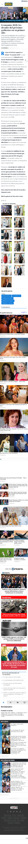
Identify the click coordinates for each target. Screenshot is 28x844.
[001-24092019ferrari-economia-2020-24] (7, 258)
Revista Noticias (6, 295)
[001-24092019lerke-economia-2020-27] (7, 282)
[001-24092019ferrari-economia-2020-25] (20, 258)
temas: (3, 294)
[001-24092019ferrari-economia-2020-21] (7, 246)
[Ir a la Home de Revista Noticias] (8, 4)
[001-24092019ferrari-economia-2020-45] (20, 270)
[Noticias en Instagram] (7, 811)
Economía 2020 (16, 295)
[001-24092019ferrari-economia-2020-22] (20, 246)
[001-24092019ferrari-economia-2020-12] (7, 234)
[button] (25, 60)
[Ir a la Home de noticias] (14, 807)
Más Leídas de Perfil (8, 760)
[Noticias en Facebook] (10, 811)
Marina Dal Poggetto (8, 300)
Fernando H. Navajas (7, 303)
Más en (8, 569)
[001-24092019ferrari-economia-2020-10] (20, 222)
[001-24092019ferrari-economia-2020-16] (20, 234)
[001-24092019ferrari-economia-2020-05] (7, 222)
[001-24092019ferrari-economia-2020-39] (7, 270)
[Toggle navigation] (2, 4)
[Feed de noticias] (17, 811)
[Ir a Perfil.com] (24, 1)
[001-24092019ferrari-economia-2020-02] (20, 210)
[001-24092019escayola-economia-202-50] (7, 210)
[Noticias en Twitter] (14, 811)
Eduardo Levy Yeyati (7, 298)
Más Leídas (4, 721)
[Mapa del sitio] (20, 811)
